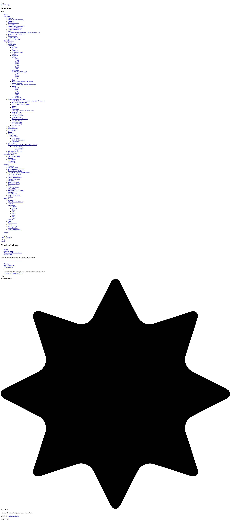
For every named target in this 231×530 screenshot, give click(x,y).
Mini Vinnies (11, 200)
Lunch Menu (11, 176)
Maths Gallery (16, 125)
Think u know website (14, 195)
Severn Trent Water (13, 226)
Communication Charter (15, 177)
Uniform (10, 197)
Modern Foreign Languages (19, 71)
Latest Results (12, 130)
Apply (10, 42)
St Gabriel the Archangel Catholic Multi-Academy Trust (24, 32)
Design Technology (17, 52)
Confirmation (15, 141)
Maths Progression (17, 122)
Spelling (14, 107)
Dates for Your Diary (14, 156)
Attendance (11, 166)
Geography (15, 55)
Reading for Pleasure (17, 115)
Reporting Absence (13, 187)
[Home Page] (5, 5)
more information (14, 516)
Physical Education (17, 83)
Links (9, 224)
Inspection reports (13, 128)
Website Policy (8, 267)
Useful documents (17, 146)
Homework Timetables (14, 174)
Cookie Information (10, 265)
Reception (14, 208)
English (14, 54)
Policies (10, 132)
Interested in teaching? (14, 39)
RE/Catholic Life (16, 97)
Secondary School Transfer (15, 190)
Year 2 (17, 62)
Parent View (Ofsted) (14, 184)
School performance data (15, 151)
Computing (15, 50)
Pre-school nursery (13, 23)
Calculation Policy (17, 124)
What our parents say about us (16, 26)
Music (13, 80)
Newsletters (11, 161)
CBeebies (10, 203)
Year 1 (17, 60)
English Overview (17, 114)
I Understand (4, 519)
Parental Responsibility (14, 179)
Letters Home (12, 159)
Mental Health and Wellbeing (16, 169)
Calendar (10, 158)
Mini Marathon (12, 163)
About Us (7, 16)
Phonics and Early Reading (19, 102)
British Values (12, 44)
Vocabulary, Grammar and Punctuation (23, 110)
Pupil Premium (12, 135)
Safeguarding (12, 143)
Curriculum (11, 45)
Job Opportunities (13, 37)
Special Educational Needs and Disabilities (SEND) (22, 145)
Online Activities (13, 228)
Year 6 (17, 68)
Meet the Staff (12, 24)
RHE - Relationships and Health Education (24, 84)
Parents (6, 164)
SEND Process (19, 148)
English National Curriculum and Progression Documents (28, 101)
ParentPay (11, 180)
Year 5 (17, 67)
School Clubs (12, 189)
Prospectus (11, 133)
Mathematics (15, 70)
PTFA (9, 185)
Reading (14, 106)
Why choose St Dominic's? (15, 19)
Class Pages (11, 205)
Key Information (9, 41)
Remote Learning (13, 223)
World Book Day (16, 112)
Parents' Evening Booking (15, 171)
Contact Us (11, 21)
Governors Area (12, 36)
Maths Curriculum (17, 120)
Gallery (10, 31)
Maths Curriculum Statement (20, 119)
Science (14, 86)
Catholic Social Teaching (15, 29)
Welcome (10, 18)
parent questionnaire (13, 182)
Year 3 (17, 63)
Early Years (15, 47)
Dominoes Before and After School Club (19, 172)
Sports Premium (12, 153)
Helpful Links (19, 150)
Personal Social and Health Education (22, 81)
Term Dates (11, 192)
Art (12, 49)
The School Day (12, 193)
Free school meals (13, 167)
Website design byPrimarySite (13, 273)
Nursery (14, 206)
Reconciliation (16, 138)
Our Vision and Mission (15, 28)
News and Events (9, 154)
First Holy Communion (18, 140)
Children (6, 198)
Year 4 (17, 65)
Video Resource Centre (14, 229)
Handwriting (15, 109)
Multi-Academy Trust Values (16, 34)
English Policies (16, 117)
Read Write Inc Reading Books (20, 104)
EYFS (17, 58)
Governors (11, 127)
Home (6, 15)
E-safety (10, 219)
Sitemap (6, 264)
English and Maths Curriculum (16, 99)
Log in (6, 232)
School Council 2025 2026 (15, 202)
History (14, 57)
